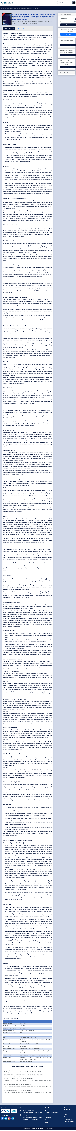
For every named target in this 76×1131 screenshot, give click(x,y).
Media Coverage (49, 1115)
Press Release (49, 1119)
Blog (46, 1122)
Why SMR (47, 1110)
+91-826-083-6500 (29, 1110)
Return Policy (67, 1124)
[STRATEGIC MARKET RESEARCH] (7, 3)
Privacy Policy (68, 1119)
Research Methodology (51, 1112)
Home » (3, 8)
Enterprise (63, 21)
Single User (64, 18)
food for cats (38, 859)
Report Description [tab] (9, 28)
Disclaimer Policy (68, 1121)
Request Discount (68, 55)
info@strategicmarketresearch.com (32, 1112)
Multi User (63, 20)
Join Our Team (49, 1117)
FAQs (65, 1112)
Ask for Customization (68, 67)
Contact (66, 1114)
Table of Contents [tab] (20, 28)
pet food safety (11, 65)
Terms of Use (67, 1117)
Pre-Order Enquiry (68, 44)
